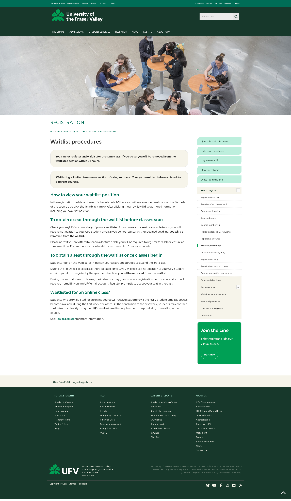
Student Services (99, 31)
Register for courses (161, 410)
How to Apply (61, 410)
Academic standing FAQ (213, 252)
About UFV (163, 31)
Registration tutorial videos (214, 266)
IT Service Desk (107, 419)
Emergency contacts (110, 415)
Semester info (208, 287)
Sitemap (72, 483)
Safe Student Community (163, 415)
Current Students (89, 3)
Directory (104, 410)
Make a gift (201, 432)
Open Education (204, 415)
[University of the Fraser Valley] (77, 15)
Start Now (209, 354)
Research (121, 31)
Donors (112, 3)
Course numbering (210, 224)
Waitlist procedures (104, 131)
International (73, 3)
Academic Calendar (64, 402)
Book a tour (60, 415)
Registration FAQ (209, 259)
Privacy (63, 483)
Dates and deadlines (211, 280)
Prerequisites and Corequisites (216, 231)
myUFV (209, 3)
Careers (237, 3)
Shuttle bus (156, 419)
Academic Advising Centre (164, 402)
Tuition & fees (61, 424)
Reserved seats (208, 217)
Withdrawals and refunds (213, 294)
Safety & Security (108, 428)
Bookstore (156, 406)
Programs (58, 31)
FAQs (57, 428)
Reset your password (110, 424)
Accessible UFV (203, 406)
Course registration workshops (216, 273)
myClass (218, 3)
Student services (159, 424)
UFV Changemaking (206, 402)
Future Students (58, 3)
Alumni (103, 3)
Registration (64, 131)
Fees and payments (210, 301)
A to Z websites (107, 406)
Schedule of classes (160, 428)
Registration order (210, 197)
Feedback (82, 483)
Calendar (200, 3)
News (135, 31)
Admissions (77, 31)
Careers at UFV (203, 424)
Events (147, 31)
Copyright (54, 483)
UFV (52, 131)
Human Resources (205, 441)
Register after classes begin (214, 204)
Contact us (206, 315)
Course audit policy (210, 211)
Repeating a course (210, 238)
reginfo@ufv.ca (82, 382)
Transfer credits (62, 419)
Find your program (64, 406)
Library (227, 3)
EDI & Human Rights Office (209, 410)
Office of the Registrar (212, 308)
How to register (82, 131)
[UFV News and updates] (240, 485)
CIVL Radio (156, 437)
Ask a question (107, 402)
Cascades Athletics (205, 428)
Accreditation (203, 419)
